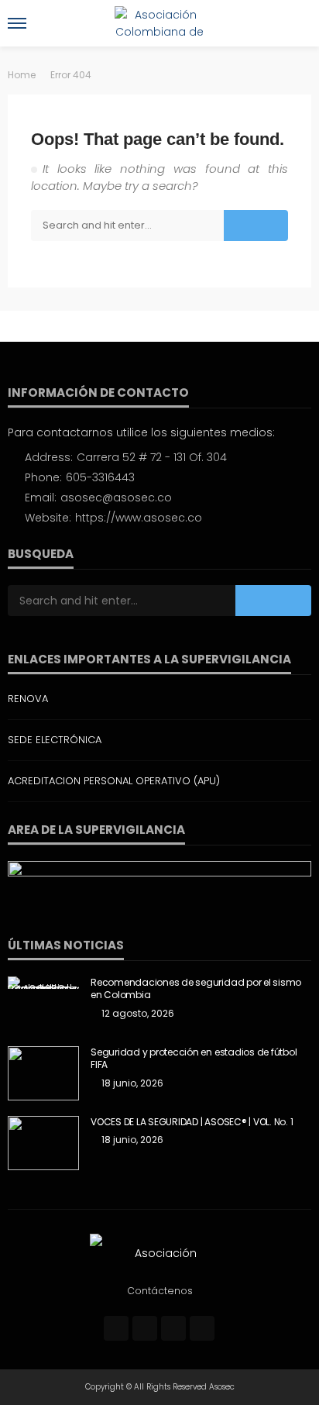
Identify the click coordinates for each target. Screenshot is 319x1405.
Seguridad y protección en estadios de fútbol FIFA (194, 1059)
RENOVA (28, 698)
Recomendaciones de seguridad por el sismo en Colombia (196, 989)
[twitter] (144, 1328)
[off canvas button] (17, 23)
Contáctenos (160, 1290)
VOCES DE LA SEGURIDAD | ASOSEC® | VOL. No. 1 (192, 1122)
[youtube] (202, 1328)
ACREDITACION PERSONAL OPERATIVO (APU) (114, 780)
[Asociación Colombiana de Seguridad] (159, 1252)
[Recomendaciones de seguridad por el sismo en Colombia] (43, 982)
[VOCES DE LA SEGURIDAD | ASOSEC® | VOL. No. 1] (43, 1143)
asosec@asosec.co (116, 497)
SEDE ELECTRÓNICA (54, 739)
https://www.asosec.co (138, 517)
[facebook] (116, 1328)
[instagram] (173, 1328)
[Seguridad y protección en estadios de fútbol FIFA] (43, 1073)
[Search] (298, 23)
